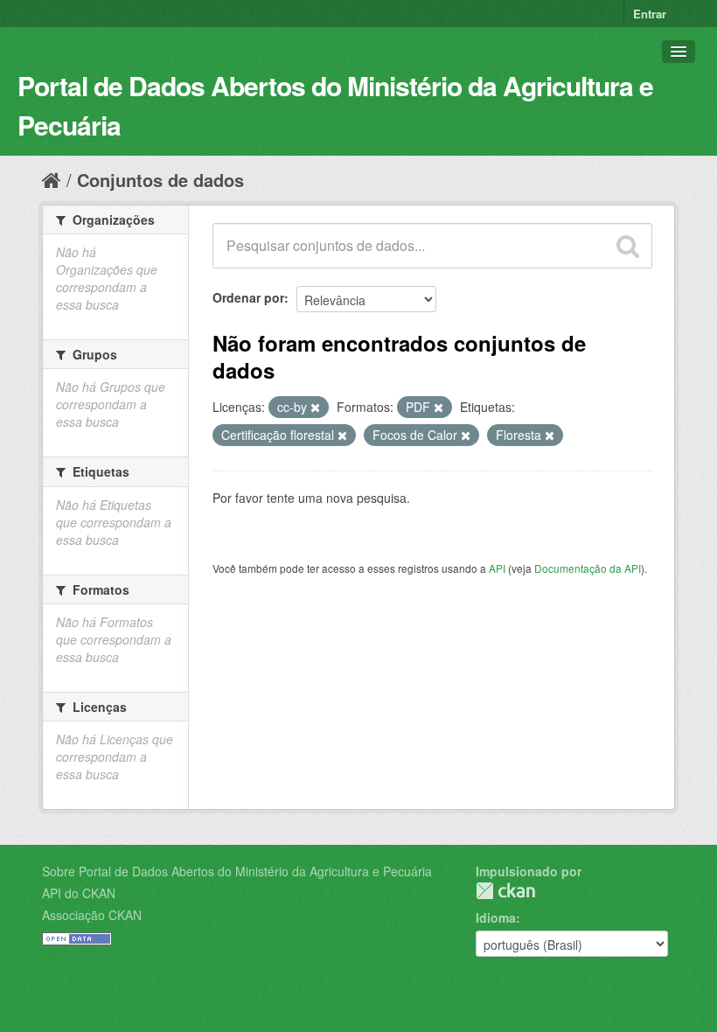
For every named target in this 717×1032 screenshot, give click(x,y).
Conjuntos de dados (160, 179)
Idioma (496, 917)
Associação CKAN (92, 915)
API (497, 568)
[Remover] (315, 408)
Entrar (649, 13)
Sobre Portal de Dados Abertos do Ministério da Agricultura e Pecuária (237, 871)
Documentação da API (587, 568)
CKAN (505, 891)
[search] (627, 246)
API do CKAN (78, 893)
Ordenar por (248, 297)
